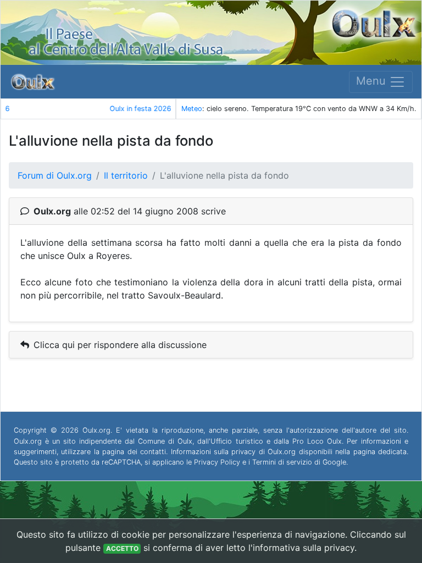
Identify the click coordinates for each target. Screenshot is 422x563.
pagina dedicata (380, 452)
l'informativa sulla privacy (301, 547)
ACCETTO (122, 548)
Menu (372, 80)
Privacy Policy (217, 462)
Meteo (191, 108)
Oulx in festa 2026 (89, 108)
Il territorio (126, 175)
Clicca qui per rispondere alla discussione (120, 344)
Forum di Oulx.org (55, 175)
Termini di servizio (282, 462)
